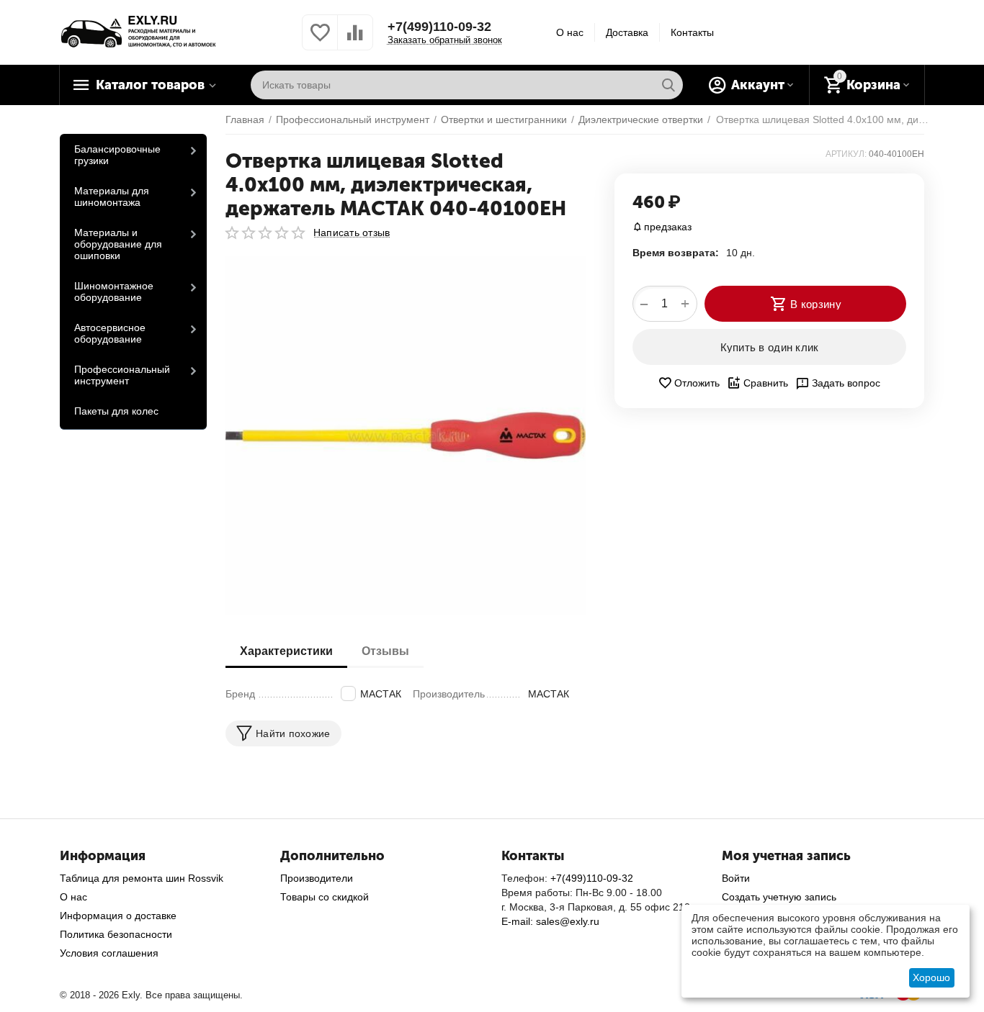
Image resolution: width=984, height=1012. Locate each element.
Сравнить (765, 383)
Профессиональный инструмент (122, 375)
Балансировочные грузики (117, 154)
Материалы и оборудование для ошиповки (118, 244)
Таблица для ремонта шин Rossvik (141, 878)
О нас (569, 32)
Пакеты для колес (116, 411)
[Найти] (668, 85)
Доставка (627, 32)
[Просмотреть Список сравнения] (355, 40)
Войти (736, 878)
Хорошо (931, 977)
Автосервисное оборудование (110, 333)
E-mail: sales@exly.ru (550, 921)
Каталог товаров (150, 85)
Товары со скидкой (324, 897)
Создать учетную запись (779, 897)
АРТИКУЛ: (846, 154)
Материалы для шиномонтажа (111, 196)
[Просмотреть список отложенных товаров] (319, 40)
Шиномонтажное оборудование (113, 291)
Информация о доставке (118, 915)
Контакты (692, 32)
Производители (316, 878)
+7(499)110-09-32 (439, 26)
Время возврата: (675, 252)
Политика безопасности (116, 934)
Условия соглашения (109, 953)
